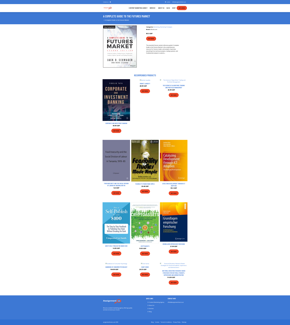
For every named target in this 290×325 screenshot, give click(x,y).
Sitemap (184, 322)
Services (151, 308)
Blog (168, 8)
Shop (174, 8)
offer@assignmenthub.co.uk (179, 2)
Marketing (157, 27)
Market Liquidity (145, 83)
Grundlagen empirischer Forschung (174, 244)
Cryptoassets (145, 246)
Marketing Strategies (166, 27)
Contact (157, 322)
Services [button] (152, 8)
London (168, 2)
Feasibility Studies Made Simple (145, 184)
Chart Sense (145, 267)
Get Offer (182, 8)
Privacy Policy (176, 322)
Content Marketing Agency (138, 8)
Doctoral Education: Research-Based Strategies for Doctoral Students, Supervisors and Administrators (173, 273)
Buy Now (151, 38)
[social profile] (110, 2)
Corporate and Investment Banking (116, 123)
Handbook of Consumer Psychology (116, 267)
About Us (161, 8)
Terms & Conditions (166, 322)
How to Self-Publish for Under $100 (116, 246)
